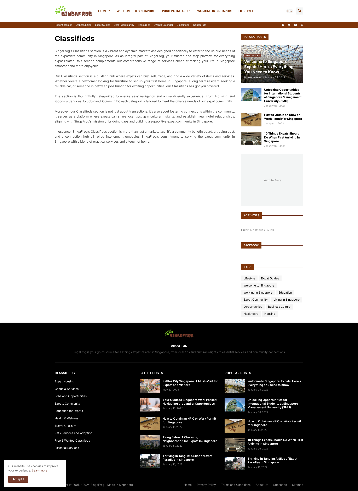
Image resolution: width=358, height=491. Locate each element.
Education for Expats (69, 411)
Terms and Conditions (235, 484)
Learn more (39, 470)
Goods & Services (67, 389)
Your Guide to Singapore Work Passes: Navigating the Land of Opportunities (190, 401)
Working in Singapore (215, 11)
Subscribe (280, 484)
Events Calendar (163, 24)
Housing (269, 313)
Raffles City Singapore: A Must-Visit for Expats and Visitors (190, 383)
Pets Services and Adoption (73, 433)
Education (285, 292)
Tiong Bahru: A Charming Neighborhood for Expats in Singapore (190, 439)
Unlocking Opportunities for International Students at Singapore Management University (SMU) (282, 95)
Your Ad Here (272, 180)
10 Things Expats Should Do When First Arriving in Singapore (282, 137)
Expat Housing (64, 381)
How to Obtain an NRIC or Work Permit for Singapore (283, 116)
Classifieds (183, 24)
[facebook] (283, 25)
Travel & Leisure (65, 425)
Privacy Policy (206, 484)
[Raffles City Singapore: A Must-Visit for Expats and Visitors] (150, 386)
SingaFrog (97, 484)
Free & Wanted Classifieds (72, 440)
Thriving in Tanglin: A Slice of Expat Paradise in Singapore (187, 457)
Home (102, 11)
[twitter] (289, 25)
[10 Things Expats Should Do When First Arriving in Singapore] (251, 138)
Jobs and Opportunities (71, 396)
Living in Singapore (176, 11)
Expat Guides (102, 24)
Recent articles (63, 24)
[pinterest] (302, 25)
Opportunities (83, 24)
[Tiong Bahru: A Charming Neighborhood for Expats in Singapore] (150, 442)
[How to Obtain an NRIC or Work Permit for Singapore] (251, 119)
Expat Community (124, 24)
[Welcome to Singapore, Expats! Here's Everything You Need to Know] (235, 386)
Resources (144, 24)
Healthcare (251, 313)
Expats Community (67, 403)
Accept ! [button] (18, 479)
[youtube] (295, 25)
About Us (262, 484)
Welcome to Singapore (136, 11)
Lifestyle (246, 11)
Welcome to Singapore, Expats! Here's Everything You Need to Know (274, 383)
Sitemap (297, 484)
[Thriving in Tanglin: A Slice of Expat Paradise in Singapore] (150, 461)
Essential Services (67, 447)
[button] (289, 11)
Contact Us (199, 24)
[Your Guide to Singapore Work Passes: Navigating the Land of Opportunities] (150, 404)
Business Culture (279, 306)
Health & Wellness (67, 418)
